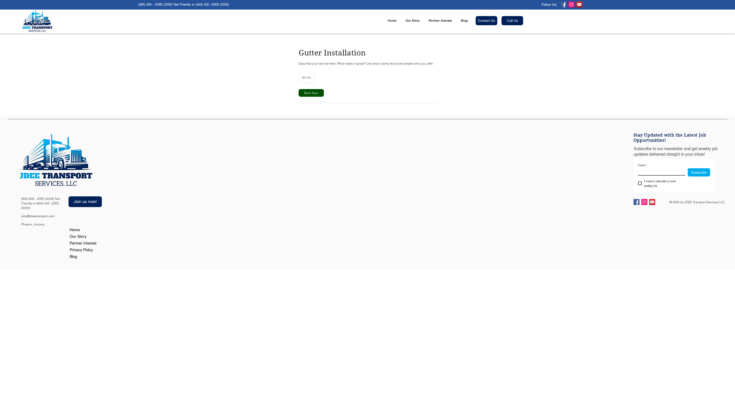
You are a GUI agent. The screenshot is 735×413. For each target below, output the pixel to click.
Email (642, 165)
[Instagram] (571, 4)
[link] (311, 93)
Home (75, 230)
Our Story (78, 236)
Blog (73, 256)
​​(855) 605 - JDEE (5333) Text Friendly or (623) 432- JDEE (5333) (40, 203)
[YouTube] (579, 4)
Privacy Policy (79, 250)
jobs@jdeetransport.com (38, 216)
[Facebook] (564, 4)
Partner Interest (79, 243)
